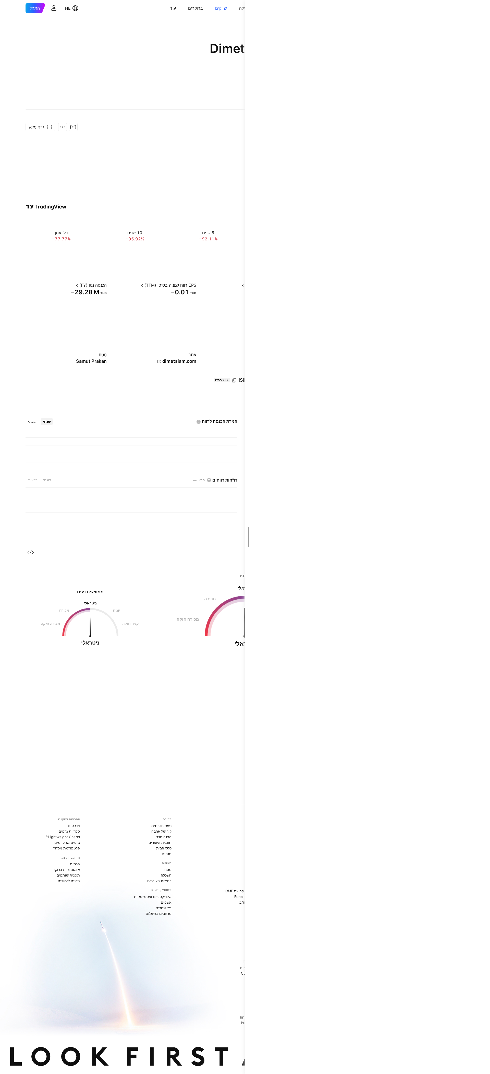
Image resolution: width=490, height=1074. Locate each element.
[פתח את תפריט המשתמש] (54, 8)
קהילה (244, 8)
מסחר (167, 869)
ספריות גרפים (69, 831)
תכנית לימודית (69, 881)
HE (68, 8)
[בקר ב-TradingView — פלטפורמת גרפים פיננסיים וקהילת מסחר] (46, 206)
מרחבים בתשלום (159, 913)
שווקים (221, 8)
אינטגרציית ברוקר (66, 869)
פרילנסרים (164, 908)
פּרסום (75, 864)
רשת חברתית (161, 825)
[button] (235, 8)
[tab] (47, 421)
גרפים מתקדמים (67, 842)
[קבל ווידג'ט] (62, 127)
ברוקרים (195, 8)
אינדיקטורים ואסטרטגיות (153, 896)
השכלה (166, 875)
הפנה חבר (164, 837)
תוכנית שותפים (68, 875)
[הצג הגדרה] (237, 285)
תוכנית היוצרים (160, 842)
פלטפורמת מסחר (66, 848)
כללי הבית (164, 848)
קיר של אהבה (161, 831)
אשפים (166, 902)
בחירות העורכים (159, 881)
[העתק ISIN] (234, 380)
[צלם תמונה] (73, 127)
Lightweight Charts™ (63, 837)
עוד (173, 8)
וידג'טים (74, 825)
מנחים (167, 853)
